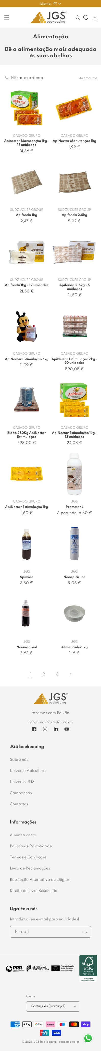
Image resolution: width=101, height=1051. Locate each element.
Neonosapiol (26, 647)
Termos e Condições (28, 857)
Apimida (27, 577)
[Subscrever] (85, 932)
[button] (78, 20)
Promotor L (74, 507)
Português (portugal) (48, 1006)
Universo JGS (22, 782)
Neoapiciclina (74, 577)
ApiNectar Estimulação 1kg (26, 507)
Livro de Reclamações (30, 868)
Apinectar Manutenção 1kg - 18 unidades (26, 143)
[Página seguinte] (70, 674)
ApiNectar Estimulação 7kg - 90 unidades (74, 361)
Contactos (19, 804)
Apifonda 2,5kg (74, 215)
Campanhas (21, 793)
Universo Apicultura (28, 771)
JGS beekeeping (45, 1041)
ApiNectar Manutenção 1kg (74, 141)
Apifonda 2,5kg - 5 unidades (74, 287)
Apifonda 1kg (26, 215)
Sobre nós (19, 760)
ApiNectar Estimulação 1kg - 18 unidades (74, 435)
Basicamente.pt (69, 1041)
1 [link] (30, 674)
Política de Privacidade (31, 846)
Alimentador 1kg (74, 647)
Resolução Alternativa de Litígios (40, 880)
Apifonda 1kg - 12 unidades (26, 285)
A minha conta (23, 835)
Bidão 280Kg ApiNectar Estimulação (26, 435)
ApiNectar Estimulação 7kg (27, 359)
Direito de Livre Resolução (33, 891)
